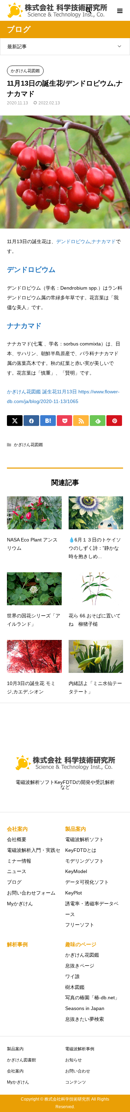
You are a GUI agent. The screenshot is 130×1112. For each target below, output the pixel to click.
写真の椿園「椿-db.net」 (92, 997)
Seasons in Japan (84, 1008)
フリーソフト (79, 924)
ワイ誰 (72, 976)
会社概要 (16, 839)
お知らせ (73, 1060)
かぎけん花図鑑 (25, 70)
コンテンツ (75, 1082)
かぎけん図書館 (21, 1060)
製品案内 (15, 1048)
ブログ (14, 882)
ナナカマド (104, 241)
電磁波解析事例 (79, 1048)
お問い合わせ (77, 1071)
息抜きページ (79, 965)
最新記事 (17, 46)
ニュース (16, 871)
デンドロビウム (73, 241)
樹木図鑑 (75, 987)
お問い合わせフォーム (31, 893)
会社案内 (15, 1071)
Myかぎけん (20, 903)
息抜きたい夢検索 (84, 1019)
